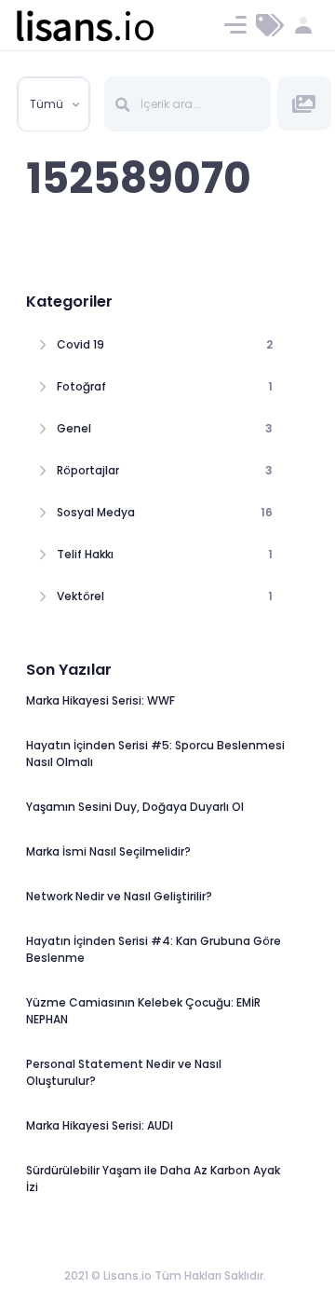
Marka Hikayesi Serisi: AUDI (99, 1125)
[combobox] (53, 104)
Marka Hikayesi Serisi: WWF (100, 700)
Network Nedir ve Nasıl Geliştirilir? (119, 896)
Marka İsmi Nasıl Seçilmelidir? (108, 851)
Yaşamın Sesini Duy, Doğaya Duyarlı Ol (135, 807)
